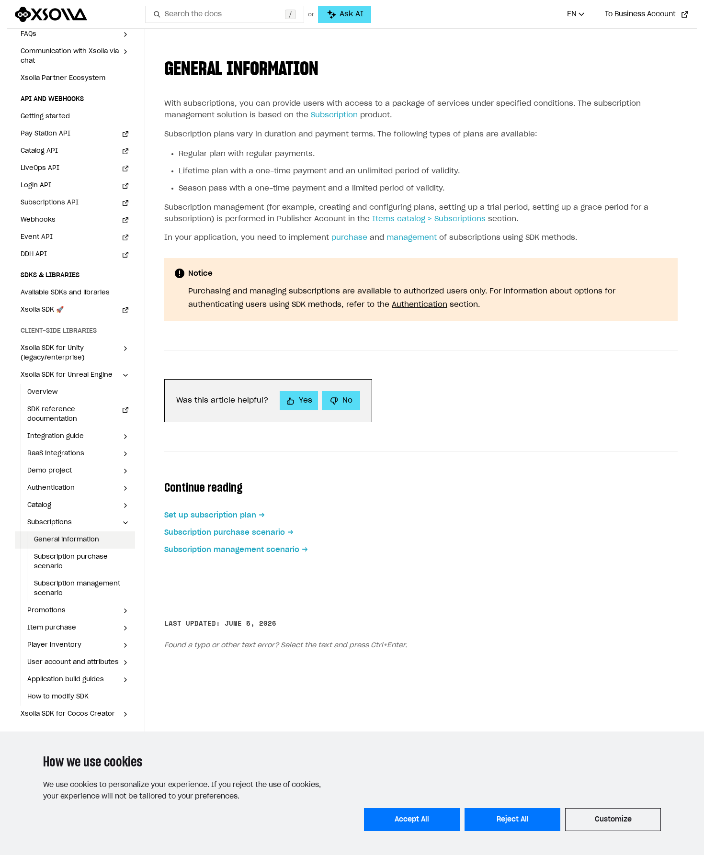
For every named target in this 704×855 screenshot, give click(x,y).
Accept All (412, 819)
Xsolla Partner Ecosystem (63, 78)
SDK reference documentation (52, 414)
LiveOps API (40, 168)
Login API (36, 185)
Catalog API (39, 151)
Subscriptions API (50, 203)
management (411, 237)
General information (66, 540)
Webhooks (38, 220)
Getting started (45, 116)
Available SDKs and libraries (65, 293)
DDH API (34, 254)
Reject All (513, 819)
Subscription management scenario (77, 588)
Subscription (334, 115)
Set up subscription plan (210, 515)
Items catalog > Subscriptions (429, 219)
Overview (42, 392)
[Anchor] (328, 67)
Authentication (419, 304)
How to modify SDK (58, 697)
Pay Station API (45, 134)
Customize (613, 819)
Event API (37, 237)
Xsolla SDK (42, 310)
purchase (349, 237)
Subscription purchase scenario (71, 562)
